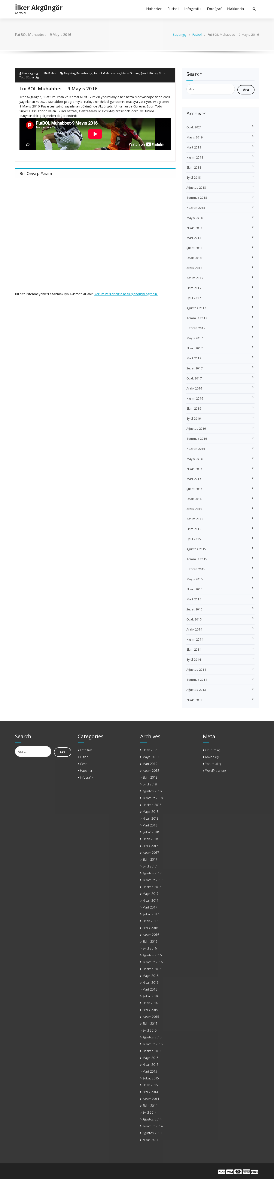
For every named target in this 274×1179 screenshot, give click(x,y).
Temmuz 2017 (196, 318)
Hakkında (235, 8)
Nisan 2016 (194, 469)
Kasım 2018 (194, 157)
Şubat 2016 (194, 489)
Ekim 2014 (193, 649)
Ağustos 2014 (196, 669)
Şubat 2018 (194, 248)
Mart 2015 (193, 599)
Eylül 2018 (193, 177)
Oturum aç (212, 750)
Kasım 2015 (194, 519)
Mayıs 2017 (194, 338)
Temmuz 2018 (196, 198)
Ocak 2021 (194, 127)
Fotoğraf (214, 8)
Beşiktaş (69, 73)
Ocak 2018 (194, 258)
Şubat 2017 (194, 368)
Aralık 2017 (194, 268)
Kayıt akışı (212, 757)
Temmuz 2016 (196, 439)
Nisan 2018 (194, 228)
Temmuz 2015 (196, 559)
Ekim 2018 (193, 167)
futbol (98, 73)
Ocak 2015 (194, 619)
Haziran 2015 (195, 569)
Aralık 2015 (194, 509)
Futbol (173, 8)
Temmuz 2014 (196, 680)
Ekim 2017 (193, 288)
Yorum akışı (213, 764)
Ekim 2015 (193, 529)
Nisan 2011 (194, 700)
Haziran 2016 (195, 449)
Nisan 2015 (194, 589)
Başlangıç (179, 34)
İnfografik (192, 8)
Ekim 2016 (193, 408)
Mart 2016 (193, 479)
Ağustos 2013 (196, 690)
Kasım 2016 (194, 398)
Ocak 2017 (194, 378)
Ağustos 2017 (196, 308)
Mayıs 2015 (194, 579)
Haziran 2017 (195, 328)
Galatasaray (111, 73)
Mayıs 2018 (194, 218)
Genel (84, 764)
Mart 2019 (193, 147)
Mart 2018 (193, 238)
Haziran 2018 (195, 208)
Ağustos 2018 (196, 187)
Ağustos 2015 (196, 549)
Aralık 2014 (194, 629)
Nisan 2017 (194, 348)
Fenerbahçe (84, 73)
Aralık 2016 (194, 388)
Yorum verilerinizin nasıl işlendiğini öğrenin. (126, 294)
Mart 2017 (193, 358)
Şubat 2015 (194, 609)
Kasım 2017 (194, 278)
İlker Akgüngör (39, 8)
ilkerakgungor (31, 73)
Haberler (154, 8)
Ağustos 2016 (196, 428)
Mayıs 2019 (194, 137)
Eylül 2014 (193, 659)
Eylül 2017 (193, 298)
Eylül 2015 (193, 539)
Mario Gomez (130, 73)
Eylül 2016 (193, 418)
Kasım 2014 (194, 639)
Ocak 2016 (194, 499)
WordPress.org (215, 771)
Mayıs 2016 (194, 459)
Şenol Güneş (149, 73)
